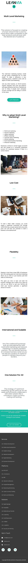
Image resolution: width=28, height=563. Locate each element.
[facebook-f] (4, 549)
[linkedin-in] (16, 549)
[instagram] (10, 549)
